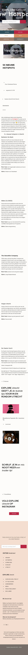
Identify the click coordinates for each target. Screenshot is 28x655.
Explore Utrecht (8, 99)
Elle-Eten (5, 127)
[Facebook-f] (5, 624)
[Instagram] (3, 624)
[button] (3, 110)
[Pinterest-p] (7, 624)
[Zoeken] (23, 21)
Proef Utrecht (16, 99)
